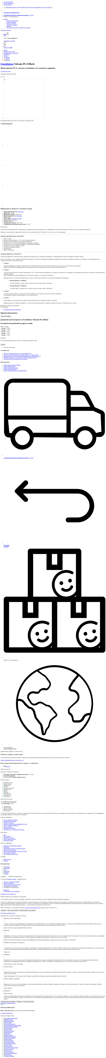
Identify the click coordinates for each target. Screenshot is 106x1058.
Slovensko (13, 1043)
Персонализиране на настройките (27, 910)
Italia (9, 1033)
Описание (4, 227)
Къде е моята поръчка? (10, 839)
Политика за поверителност (8, 913)
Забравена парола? (9, 837)
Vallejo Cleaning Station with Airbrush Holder (15, 370)
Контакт (9, 26)
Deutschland (14, 1026)
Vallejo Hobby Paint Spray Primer (12, 365)
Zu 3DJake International (6, 1013)
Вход (5, 35)
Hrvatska (12, 1031)
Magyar (11, 1035)
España (10, 1028)
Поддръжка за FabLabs (10, 852)
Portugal (11, 1040)
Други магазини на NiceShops (12, 891)
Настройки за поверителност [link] (11, 887)
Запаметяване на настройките (8, 1001)
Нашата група (7, 859)
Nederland (13, 1036)
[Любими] (5, 43)
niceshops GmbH (12, 879)
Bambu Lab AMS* (17, 218)
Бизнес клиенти (8, 827)
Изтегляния (5, 307)
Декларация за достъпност (11, 886)
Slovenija (12, 1042)
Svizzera (11, 1052)
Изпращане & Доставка (10, 821)
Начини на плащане (12, 25)
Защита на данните (9, 883)
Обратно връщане (11, 22)
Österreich (12, 1038)
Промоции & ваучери (9, 828)
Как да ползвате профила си (11, 825)
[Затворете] (1, 10)
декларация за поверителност (32, 907)
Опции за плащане (9, 822)
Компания (6, 890)
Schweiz (11, 1049)
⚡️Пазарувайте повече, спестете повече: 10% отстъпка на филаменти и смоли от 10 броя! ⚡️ (28, 7)
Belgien (11, 1019)
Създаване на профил (9, 41)
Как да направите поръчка (11, 820)
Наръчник (6, 847)
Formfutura (7, 64)
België (10, 1022)
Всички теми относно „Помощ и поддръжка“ (19, 27)
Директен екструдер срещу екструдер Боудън (15, 359)
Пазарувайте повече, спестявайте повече (14, 848)
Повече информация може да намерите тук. (12, 760)
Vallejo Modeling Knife (9, 366)
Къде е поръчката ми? (12, 20)
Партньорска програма (10, 850)
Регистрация (7, 836)
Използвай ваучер (8, 840)
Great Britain (15, 1047)
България (12, 1024)
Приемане (3, 910)
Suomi (10, 1045)
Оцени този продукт (6, 316)
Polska (10, 1039)
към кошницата (8, 4)
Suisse (9, 1050)
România (12, 1056)
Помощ (6, 19)
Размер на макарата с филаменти (10, 305)
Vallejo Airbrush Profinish (10, 369)
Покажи (3, 344)
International (14, 1018)
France (10, 1029)
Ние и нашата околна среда (11, 854)
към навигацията (8, 2)
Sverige (11, 1046)
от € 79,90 (18, 15)
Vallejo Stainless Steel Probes (11, 368)
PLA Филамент (18, 216)
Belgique (12, 1021)
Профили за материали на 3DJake (12, 845)
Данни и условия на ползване (11, 881)
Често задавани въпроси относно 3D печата (15, 851)
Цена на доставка (11, 23)
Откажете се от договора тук (8, 894)
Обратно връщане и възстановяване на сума (15, 824)
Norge (9, 1054)
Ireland (10, 1032)
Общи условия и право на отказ (12, 884)
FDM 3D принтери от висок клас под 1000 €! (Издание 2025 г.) (20, 357)
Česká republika (17, 1025)
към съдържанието (9, 3)
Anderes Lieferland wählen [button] (7, 1015)
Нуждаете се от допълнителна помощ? (14, 829)
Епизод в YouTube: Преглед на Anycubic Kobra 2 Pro (17, 353)
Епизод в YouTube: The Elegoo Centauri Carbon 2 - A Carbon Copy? (21, 355)
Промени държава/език (16, 876)
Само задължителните (12, 910)
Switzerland (14, 1053)
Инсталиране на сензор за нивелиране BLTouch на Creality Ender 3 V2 (22, 356)
